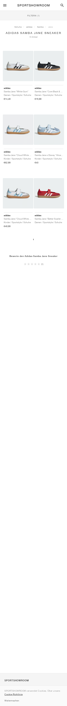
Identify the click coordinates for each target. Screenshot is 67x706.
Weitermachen (11, 700)
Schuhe (18, 27)
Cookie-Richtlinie (13, 694)
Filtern (33, 15)
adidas (29, 27)
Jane (50, 27)
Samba (40, 27)
